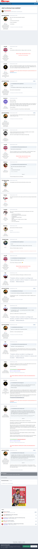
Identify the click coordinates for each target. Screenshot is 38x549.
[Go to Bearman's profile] (5, 229)
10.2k (6, 170)
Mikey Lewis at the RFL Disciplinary (8, 520)
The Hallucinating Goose (5, 181)
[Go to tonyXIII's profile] (5, 50)
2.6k (6, 138)
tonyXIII (5, 46)
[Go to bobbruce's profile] (5, 165)
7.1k (5, 54)
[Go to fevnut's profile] (2, 515)
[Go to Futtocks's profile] (5, 67)
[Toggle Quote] (11, 83)
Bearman (5, 225)
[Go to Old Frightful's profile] (2, 521)
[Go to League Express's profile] (2, 518)
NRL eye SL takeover (6, 511)
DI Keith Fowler (5, 239)
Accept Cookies (26, 546)
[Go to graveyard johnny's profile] (3, 11)
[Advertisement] (11, 37)
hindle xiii (5, 98)
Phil (5, 272)
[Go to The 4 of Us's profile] (2, 512)
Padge (5, 361)
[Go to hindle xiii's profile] (5, 101)
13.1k (6, 189)
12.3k (6, 23)
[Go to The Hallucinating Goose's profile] (5, 185)
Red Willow (5, 130)
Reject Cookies (33, 546)
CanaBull (5, 209)
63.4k (6, 388)
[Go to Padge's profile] (5, 365)
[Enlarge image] (17, 397)
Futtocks (5, 63)
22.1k (6, 414)
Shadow (5, 195)
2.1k (5, 247)
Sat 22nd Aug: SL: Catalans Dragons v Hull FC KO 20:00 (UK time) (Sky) (14, 517)
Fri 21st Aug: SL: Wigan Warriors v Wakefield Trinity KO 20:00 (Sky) (13, 523)
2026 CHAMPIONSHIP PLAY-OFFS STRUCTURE (10, 514)
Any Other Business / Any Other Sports (16, 11)
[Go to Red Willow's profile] (5, 133)
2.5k (6, 217)
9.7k (6, 106)
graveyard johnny (5, 15)
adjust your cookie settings (9, 546)
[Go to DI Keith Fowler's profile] (5, 243)
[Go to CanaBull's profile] (5, 213)
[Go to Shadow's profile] (5, 198)
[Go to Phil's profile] (5, 276)
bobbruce (5, 162)
